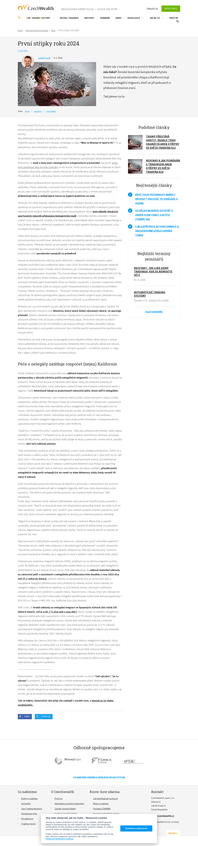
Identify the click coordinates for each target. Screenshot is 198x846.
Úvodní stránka (19, 17)
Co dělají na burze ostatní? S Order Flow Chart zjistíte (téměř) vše (154, 215)
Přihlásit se (152, 8)
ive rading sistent (38, 18)
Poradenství (27, 818)
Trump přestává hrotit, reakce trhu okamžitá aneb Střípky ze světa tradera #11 (162, 141)
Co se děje (23, 50)
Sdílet (27, 716)
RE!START (89, 18)
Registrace (170, 8)
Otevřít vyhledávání (177, 21)
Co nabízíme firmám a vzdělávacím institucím (99, 777)
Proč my (173, 18)
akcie (27, 111)
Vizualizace (133, 18)
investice (37, 111)
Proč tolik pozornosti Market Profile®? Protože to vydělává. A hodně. (156, 199)
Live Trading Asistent (31, 808)
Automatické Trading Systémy (149, 293)
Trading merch (28, 823)
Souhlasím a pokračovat (136, 828)
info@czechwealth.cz (162, 815)
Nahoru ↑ (173, 833)
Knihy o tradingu (29, 798)
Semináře (105, 18)
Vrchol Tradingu (69, 18)
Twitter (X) (45, 716)
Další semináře (154, 311)
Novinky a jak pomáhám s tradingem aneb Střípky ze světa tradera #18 (163, 166)
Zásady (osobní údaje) (65, 808)
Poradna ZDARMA (101, 808)
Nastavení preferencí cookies (59, 839)
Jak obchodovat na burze (105, 798)
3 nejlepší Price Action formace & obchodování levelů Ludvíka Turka (157, 231)
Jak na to (155, 18)
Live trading (51, 111)
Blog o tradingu (101, 803)
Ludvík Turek (44, 57)
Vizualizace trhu (29, 813)
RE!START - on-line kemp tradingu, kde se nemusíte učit (153, 271)
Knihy (119, 18)
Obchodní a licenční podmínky (69, 803)
